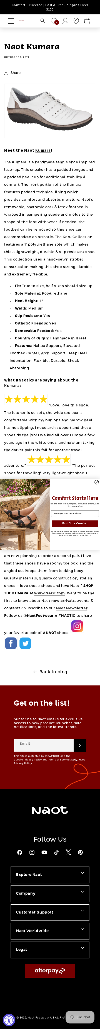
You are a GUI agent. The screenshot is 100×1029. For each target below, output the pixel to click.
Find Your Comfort (75, 523)
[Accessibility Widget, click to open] (9, 1020)
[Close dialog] (97, 482)
